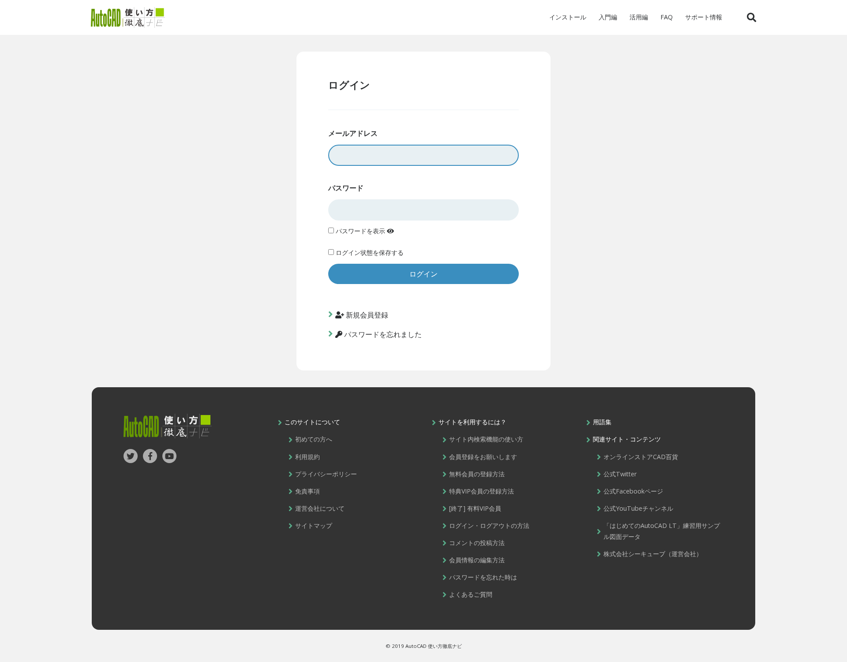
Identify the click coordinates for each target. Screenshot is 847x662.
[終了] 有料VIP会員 (475, 508)
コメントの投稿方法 (477, 543)
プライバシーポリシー (326, 474)
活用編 (639, 17)
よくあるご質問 (470, 594)
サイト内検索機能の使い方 (486, 439)
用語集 (602, 422)
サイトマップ (313, 525)
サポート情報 (703, 17)
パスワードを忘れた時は (483, 577)
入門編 (608, 17)
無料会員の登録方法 (477, 474)
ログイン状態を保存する (369, 252)
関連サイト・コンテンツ (627, 439)
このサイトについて (312, 422)
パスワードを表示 (360, 231)
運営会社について (320, 508)
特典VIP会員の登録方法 (481, 491)
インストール (567, 17)
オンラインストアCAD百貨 (640, 457)
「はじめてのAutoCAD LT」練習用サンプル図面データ (661, 531)
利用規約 (307, 457)
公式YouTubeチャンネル (638, 508)
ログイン (349, 85)
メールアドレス (353, 133)
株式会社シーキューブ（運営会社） (652, 554)
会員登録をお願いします (483, 457)
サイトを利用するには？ (472, 422)
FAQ (666, 17)
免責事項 (307, 491)
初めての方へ (313, 439)
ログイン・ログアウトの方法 (489, 525)
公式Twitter (620, 474)
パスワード (346, 188)
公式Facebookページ (633, 491)
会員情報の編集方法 (477, 560)
